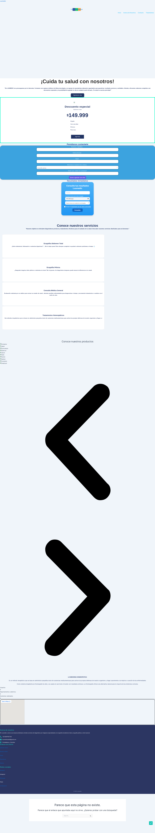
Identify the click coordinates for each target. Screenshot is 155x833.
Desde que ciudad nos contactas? (77, 170)
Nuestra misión (4, 751)
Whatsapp (2, 778)
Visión (1, 755)
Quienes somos (4, 747)
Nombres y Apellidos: (77, 146)
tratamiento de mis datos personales (81, 206)
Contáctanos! (3, 785)
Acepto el (78, 206)
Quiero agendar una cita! (77, 177)
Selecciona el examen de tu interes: (77, 164)
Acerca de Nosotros (129, 12)
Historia (2, 763)
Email (77, 158)
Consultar (77, 210)
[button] (77, 442)
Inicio (119, 12)
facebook (2, 770)
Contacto (141, 12)
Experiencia (3, 759)
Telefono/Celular (77, 152)
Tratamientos (150, 12)
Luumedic (3, 1)
